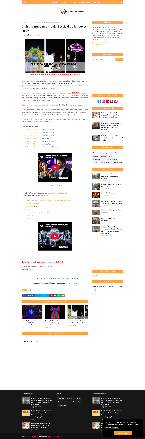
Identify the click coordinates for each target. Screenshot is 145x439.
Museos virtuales (70, 402)
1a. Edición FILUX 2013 (33, 129)
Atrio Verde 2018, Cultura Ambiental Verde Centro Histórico (109, 176)
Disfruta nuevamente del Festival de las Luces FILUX (76, 322)
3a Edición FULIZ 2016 (33, 135)
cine (110, 156)
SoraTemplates (33, 436)
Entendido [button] (123, 433)
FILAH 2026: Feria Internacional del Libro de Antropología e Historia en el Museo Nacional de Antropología (41, 414)
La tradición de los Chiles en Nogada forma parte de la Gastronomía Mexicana (110, 115)
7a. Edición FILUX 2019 (33, 147)
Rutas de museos (116, 163)
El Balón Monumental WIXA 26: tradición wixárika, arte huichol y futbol (112, 138)
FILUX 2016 (29, 215)
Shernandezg (26, 35)
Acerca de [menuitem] (55, 2)
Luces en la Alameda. (32, 204)
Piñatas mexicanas (111, 159)
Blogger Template (53, 436)
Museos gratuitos (98, 159)
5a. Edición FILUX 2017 (33, 141)
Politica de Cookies (98, 286)
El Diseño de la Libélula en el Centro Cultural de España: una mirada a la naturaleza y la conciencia (111, 230)
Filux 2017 (28, 218)
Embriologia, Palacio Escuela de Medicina (112, 185)
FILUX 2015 (29, 209)
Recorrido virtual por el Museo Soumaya (111, 211)
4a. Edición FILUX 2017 (33, 138)
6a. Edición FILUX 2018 (33, 144)
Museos (95, 153)
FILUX (27, 22)
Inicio (23, 22)
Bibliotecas (61, 398)
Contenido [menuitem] (65, 2)
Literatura (104, 156)
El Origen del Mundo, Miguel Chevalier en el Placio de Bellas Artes (48, 201)
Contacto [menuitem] (96, 2)
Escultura (95, 156)
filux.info (32, 269)
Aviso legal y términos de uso (99, 290)
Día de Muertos (115, 153)
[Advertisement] (107, 77)
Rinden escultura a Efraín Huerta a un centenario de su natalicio (112, 202)
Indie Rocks (29, 206)
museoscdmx (62, 405)
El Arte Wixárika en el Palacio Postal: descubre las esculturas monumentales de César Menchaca (111, 126)
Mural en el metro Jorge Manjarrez (109, 219)
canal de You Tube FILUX (57, 193)
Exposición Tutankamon (109, 193)
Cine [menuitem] (75, 2)
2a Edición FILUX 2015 (33, 132)
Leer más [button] (115, 428)
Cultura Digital (104, 153)
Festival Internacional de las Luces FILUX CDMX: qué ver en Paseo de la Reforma (32, 323)
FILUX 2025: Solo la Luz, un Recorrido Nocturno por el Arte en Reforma (53, 323)
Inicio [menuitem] (47, 2)
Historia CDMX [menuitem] (84, 2)
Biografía (95, 163)
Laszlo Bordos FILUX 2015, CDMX (37, 212)
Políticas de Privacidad (115, 286)
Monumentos (105, 163)
